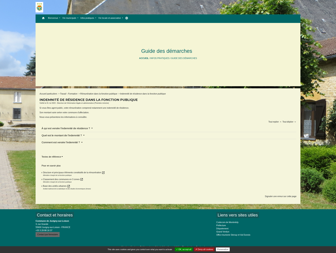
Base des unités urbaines (56, 186)
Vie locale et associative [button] (109, 18)
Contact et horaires (55, 215)
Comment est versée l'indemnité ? (61, 142)
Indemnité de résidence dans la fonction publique (143, 94)
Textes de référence (51, 157)
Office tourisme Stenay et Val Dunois (233, 235)
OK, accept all (184, 249)
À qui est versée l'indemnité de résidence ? (66, 128)
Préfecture (221, 225)
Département (222, 228)
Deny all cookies (205, 249)
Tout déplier (289, 122)
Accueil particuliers (49, 94)
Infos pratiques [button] (87, 18)
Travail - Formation (69, 94)
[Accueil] (39, 7)
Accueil (144, 58)
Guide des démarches (184, 58)
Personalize (222, 249)
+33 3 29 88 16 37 (44, 230)
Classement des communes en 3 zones (63, 179)
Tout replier (275, 122)
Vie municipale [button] (69, 18)
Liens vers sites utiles (238, 215)
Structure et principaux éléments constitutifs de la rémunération (74, 172)
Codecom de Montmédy (227, 222)
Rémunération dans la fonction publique (99, 94)
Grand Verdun (222, 232)
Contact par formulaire (47, 234)
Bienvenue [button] (53, 18)
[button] (43, 18)
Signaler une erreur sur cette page (280, 196)
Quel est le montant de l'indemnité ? (62, 135)
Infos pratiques (159, 58)
